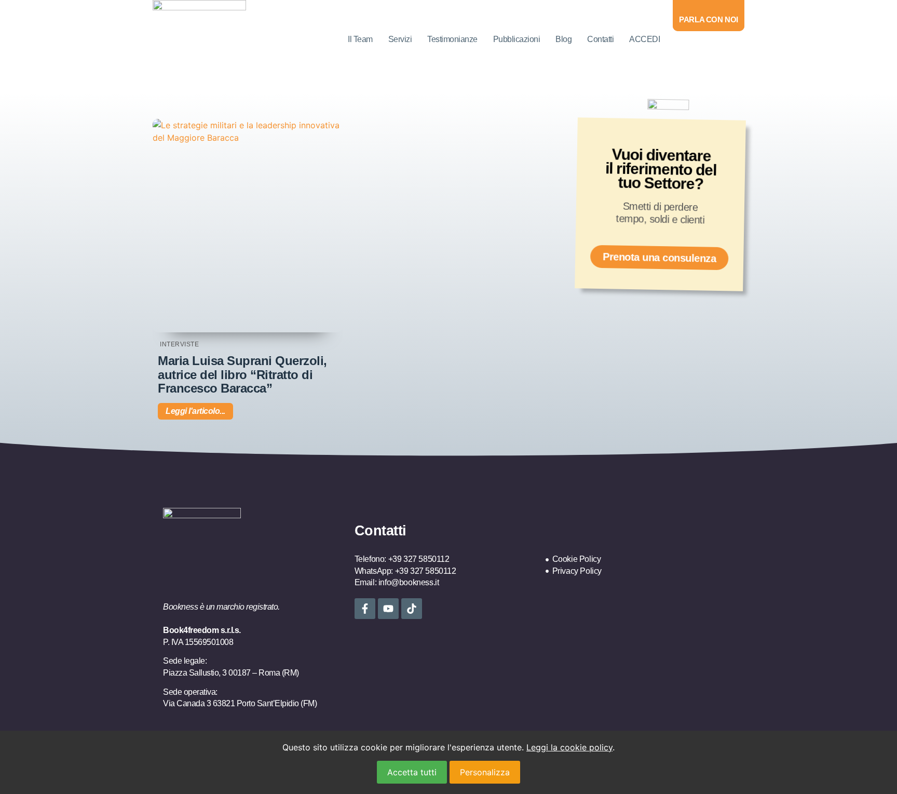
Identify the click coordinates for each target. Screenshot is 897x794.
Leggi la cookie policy (569, 747)
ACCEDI (644, 39)
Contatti (600, 39)
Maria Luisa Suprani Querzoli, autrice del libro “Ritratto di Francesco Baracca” (242, 374)
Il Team (360, 39)
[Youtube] (388, 608)
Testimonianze (452, 39)
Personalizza (485, 772)
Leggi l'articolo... (195, 411)
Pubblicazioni (516, 39)
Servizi (400, 39)
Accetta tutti (412, 772)
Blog (563, 39)
